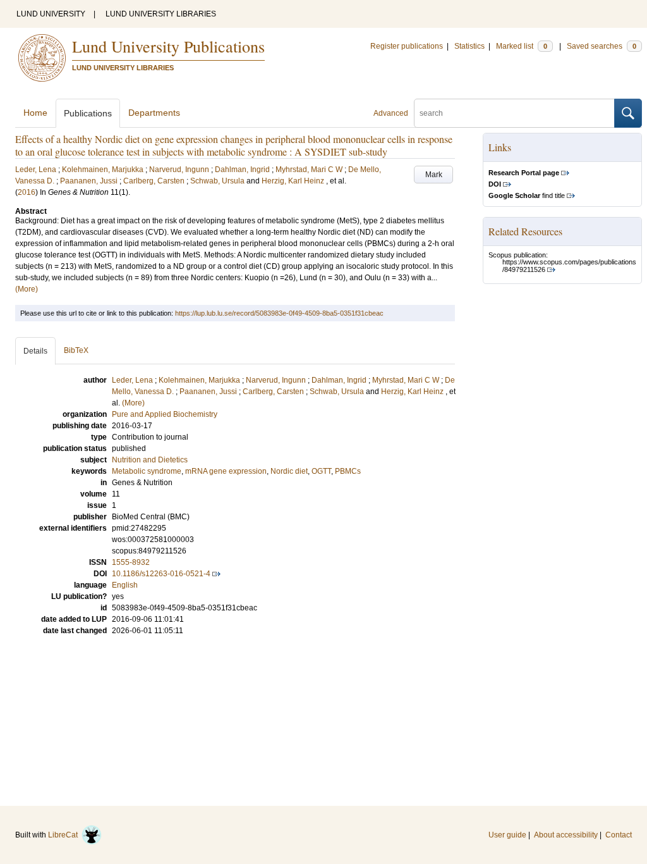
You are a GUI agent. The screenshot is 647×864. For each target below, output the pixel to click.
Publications (88, 113)
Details (35, 351)
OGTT (321, 471)
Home (35, 113)
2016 (26, 192)
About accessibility (566, 834)
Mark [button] (433, 174)
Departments (154, 113)
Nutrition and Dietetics (150, 459)
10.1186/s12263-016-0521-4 (161, 573)
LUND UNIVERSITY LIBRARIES (161, 13)
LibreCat (65, 834)
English (125, 585)
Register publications (406, 46)
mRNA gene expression (226, 471)
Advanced (390, 113)
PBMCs (348, 471)
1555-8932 (131, 562)
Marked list (521, 46)
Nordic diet (289, 471)
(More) (26, 289)
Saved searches (601, 46)
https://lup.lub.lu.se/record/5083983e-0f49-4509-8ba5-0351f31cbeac (279, 313)
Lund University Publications (168, 46)
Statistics (469, 46)
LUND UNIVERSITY (50, 13)
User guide (507, 834)
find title (526, 195)
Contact (618, 834)
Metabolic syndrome (146, 471)
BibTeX (76, 350)
